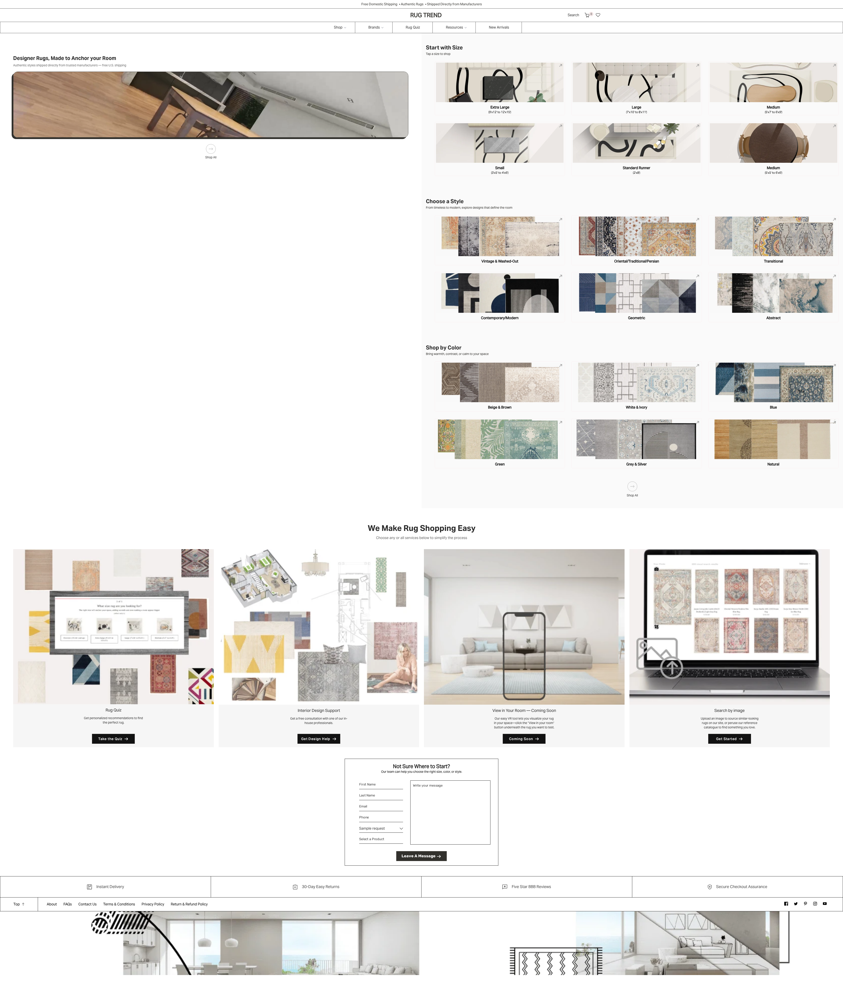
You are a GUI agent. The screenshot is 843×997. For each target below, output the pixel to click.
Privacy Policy (153, 904)
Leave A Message (419, 856)
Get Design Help (315, 739)
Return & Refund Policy (189, 904)
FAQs (67, 904)
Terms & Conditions (119, 904)
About (52, 904)
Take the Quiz (110, 739)
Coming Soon (521, 739)
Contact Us (87, 904)
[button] (587, 15)
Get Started (726, 739)
